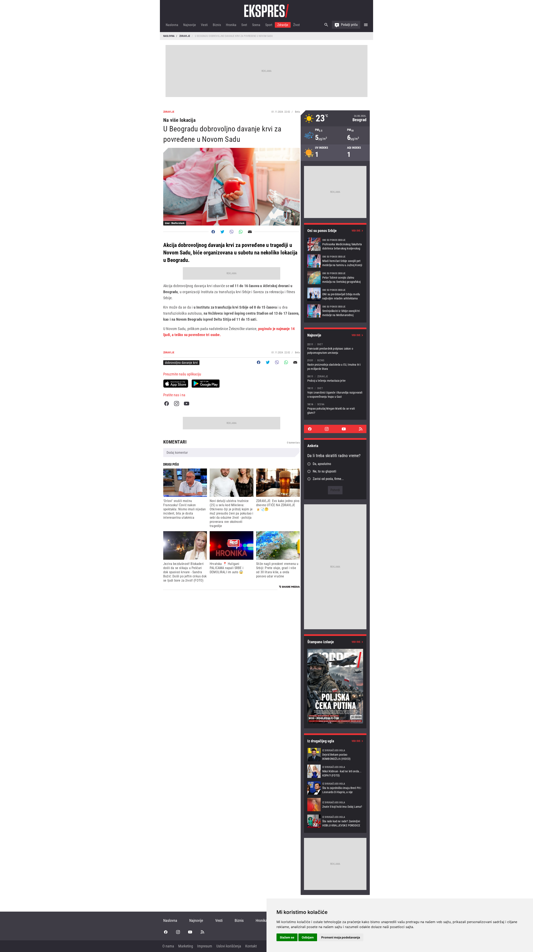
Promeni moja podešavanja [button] (340, 937)
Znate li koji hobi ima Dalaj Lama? (335, 804)
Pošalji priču (349, 25)
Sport (268, 25)
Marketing (185, 946)
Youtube (186, 403)
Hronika (231, 25)
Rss (360, 428)
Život (296, 25)
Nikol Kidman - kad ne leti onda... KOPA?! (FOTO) (335, 771)
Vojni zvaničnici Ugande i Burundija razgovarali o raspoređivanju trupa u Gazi (335, 392)
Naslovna (172, 25)
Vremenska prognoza (335, 118)
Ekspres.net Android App (206, 383)
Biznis (217, 25)
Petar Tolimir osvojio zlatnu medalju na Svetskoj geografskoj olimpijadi (335, 277)
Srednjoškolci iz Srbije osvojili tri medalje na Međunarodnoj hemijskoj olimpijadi (335, 311)
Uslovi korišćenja (228, 946)
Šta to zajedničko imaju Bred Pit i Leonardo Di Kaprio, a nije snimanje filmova (335, 788)
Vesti (204, 25)
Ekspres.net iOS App (175, 383)
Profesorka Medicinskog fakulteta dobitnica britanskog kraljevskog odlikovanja (335, 244)
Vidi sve (356, 230)
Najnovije (189, 25)
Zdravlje (282, 25)
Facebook (166, 403)
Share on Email (249, 231)
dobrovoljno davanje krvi (181, 363)
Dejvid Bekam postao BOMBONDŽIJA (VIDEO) (335, 754)
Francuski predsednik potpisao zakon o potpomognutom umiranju (335, 348)
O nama (168, 946)
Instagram (176, 403)
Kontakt (251, 946)
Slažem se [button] (287, 937)
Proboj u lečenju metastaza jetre (335, 378)
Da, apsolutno (322, 464)
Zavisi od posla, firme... (328, 479)
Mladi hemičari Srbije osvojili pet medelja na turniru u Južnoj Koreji (335, 261)
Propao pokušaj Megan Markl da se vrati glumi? (335, 408)
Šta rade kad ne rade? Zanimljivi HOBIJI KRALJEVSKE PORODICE (335, 821)
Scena (256, 25)
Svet (244, 25)
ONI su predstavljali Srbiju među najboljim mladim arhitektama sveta (335, 294)
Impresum (204, 946)
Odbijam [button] (308, 937)
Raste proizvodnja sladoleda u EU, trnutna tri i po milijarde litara (335, 364)
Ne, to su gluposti (324, 471)
